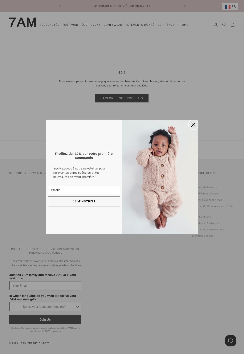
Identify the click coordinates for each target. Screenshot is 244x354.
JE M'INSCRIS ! (84, 201)
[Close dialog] (193, 124)
